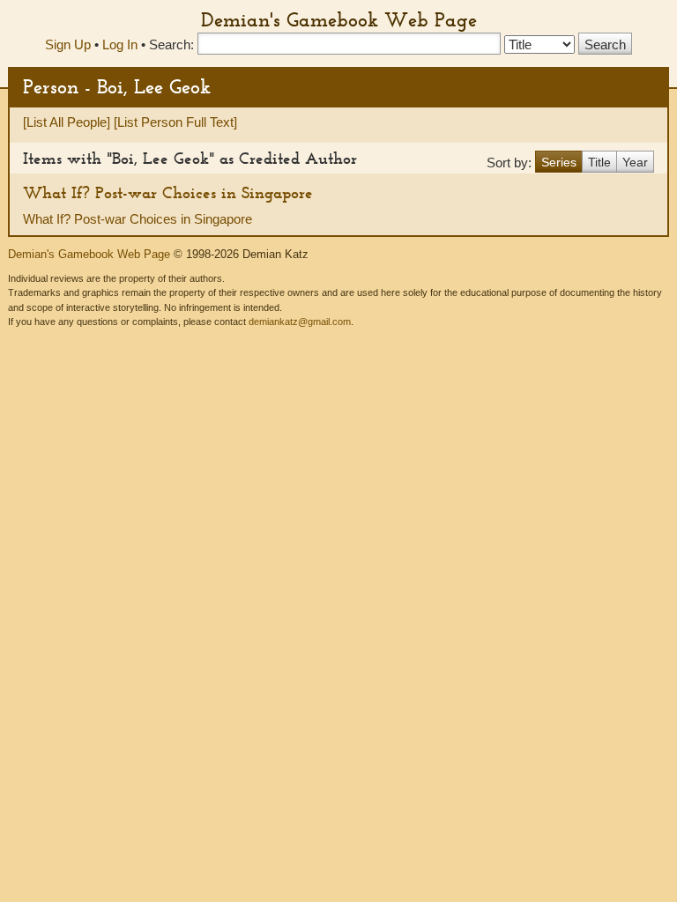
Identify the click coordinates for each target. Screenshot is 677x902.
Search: (171, 44)
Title (599, 162)
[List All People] (66, 122)
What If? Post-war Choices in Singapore (168, 192)
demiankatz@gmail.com (300, 321)
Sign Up (68, 44)
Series (559, 162)
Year (635, 162)
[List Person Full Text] (175, 122)
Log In (120, 44)
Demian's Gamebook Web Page (339, 19)
